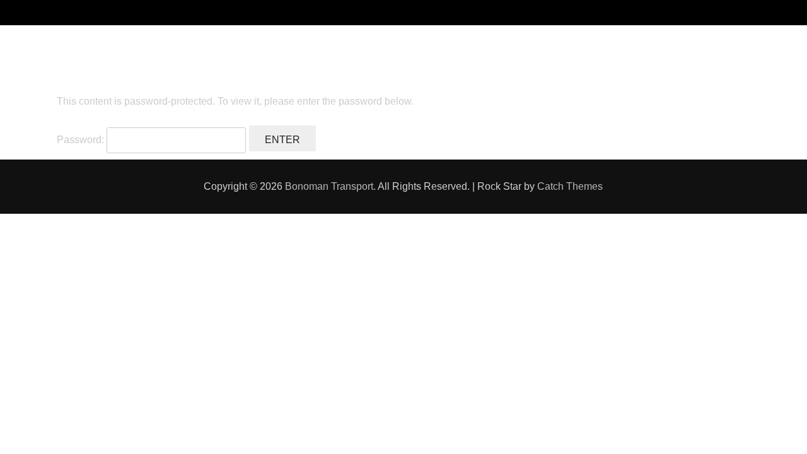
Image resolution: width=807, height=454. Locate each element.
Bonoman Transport (329, 186)
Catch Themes (570, 186)
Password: (82, 139)
